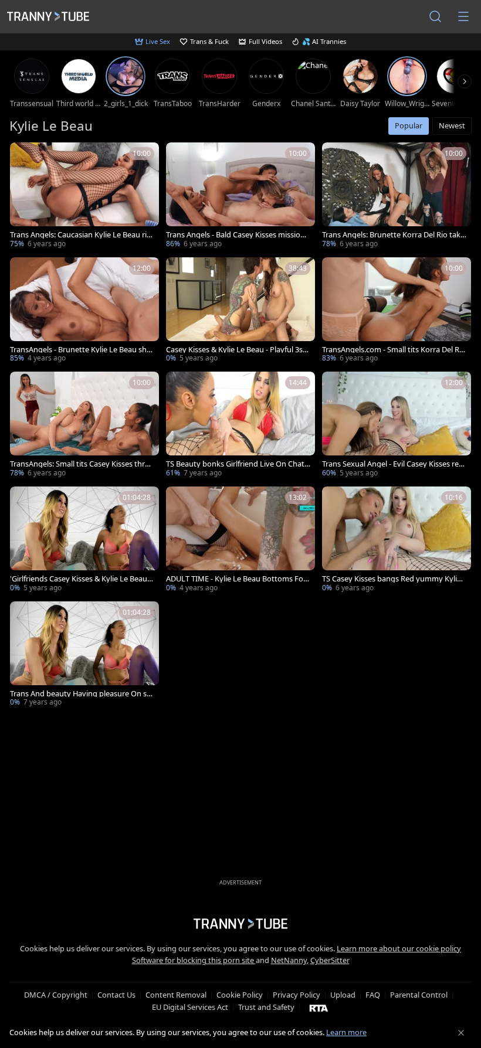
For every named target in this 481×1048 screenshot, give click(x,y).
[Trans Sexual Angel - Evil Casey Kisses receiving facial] (396, 425)
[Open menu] (463, 16)
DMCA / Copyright (55, 994)
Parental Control (419, 994)
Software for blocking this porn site (194, 960)
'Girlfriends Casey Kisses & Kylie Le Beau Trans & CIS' (81, 579)
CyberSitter (330, 960)
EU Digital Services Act (190, 1007)
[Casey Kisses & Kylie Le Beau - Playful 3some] (240, 311)
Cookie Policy (239, 994)
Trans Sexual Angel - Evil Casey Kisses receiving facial (394, 464)
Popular (408, 125)
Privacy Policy (296, 994)
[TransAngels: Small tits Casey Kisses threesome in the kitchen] (84, 425)
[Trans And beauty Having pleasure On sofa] (84, 655)
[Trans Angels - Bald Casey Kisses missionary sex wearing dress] (240, 196)
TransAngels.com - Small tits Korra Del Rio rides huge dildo (394, 349)
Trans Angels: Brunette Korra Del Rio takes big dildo (393, 235)
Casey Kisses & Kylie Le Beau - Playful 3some (236, 349)
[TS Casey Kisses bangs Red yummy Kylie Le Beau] (396, 540)
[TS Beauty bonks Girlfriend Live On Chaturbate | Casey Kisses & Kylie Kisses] (240, 425)
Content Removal (175, 994)
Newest (452, 125)
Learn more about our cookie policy (399, 948)
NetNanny (289, 960)
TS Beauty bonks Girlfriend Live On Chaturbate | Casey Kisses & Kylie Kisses (237, 464)
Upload (342, 994)
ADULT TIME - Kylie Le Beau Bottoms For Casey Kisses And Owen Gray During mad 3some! (237, 579)
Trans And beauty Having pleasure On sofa (82, 693)
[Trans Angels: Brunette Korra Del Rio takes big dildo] (396, 196)
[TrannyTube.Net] (48, 16)
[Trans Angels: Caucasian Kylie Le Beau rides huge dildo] (84, 196)
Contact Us (116, 994)
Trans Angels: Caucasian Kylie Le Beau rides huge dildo (80, 235)
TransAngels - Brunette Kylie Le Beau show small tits (80, 349)
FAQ (372, 994)
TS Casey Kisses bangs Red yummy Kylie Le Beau (391, 579)
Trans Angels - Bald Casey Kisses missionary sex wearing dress (237, 235)
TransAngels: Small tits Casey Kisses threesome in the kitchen (81, 464)
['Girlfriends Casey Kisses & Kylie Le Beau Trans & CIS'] (84, 540)
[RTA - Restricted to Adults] (319, 1007)
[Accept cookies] (461, 1032)
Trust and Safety (266, 1007)
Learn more (346, 1032)
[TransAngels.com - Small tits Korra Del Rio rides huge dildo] (396, 311)
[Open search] (435, 16)
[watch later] (24, 156)
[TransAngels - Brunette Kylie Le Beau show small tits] (84, 311)
